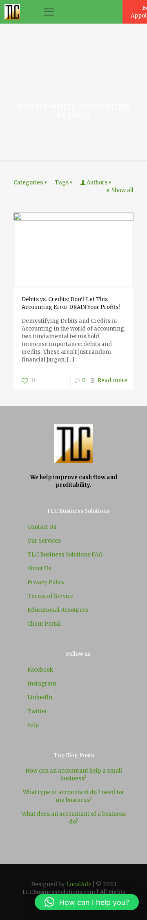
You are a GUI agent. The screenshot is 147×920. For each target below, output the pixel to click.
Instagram (41, 683)
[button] (87, 902)
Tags (62, 182)
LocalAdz (78, 884)
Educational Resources (58, 610)
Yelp (33, 725)
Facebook (40, 669)
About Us (39, 568)
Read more (112, 380)
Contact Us (41, 527)
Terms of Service (50, 596)
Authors (97, 182)
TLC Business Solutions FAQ (64, 554)
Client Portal (44, 623)
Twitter (37, 711)
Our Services (44, 540)
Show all (122, 190)
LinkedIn (39, 697)
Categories (28, 182)
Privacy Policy (46, 582)
